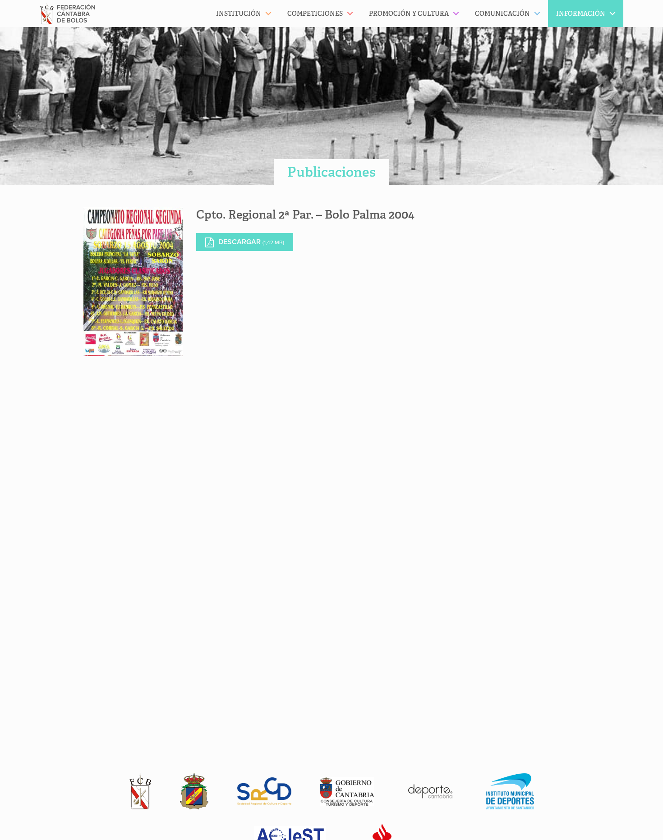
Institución (238, 13)
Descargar (251, 242)
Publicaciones (331, 172)
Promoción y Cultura (409, 13)
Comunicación (502, 13)
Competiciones (315, 13)
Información (580, 13)
